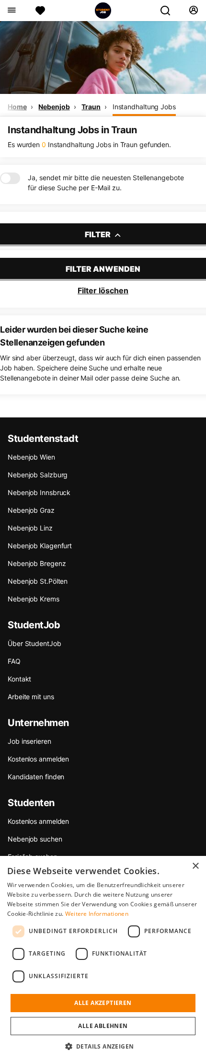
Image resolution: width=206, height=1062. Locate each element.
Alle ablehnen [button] (102, 1026)
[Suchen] (169, 10)
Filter (98, 234)
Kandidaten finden (36, 777)
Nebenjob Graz (31, 510)
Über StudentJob (34, 643)
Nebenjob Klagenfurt (40, 546)
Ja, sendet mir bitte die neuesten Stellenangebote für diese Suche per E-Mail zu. (106, 182)
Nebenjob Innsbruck (39, 492)
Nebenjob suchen (35, 839)
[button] (103, 1046)
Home (17, 107)
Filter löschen (103, 290)
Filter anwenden (103, 269)
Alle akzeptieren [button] (102, 1003)
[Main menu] (11, 10)
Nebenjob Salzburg (38, 475)
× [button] (195, 866)
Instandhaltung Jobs (144, 107)
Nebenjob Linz (30, 528)
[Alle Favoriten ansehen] (40, 10)
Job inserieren (29, 741)
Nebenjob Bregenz (37, 563)
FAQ (14, 661)
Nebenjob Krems (33, 599)
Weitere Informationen (96, 914)
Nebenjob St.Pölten (38, 581)
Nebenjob (53, 107)
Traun (91, 107)
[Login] (193, 10)
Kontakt (19, 679)
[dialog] (103, 959)
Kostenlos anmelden (38, 759)
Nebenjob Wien (31, 457)
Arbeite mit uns (31, 697)
